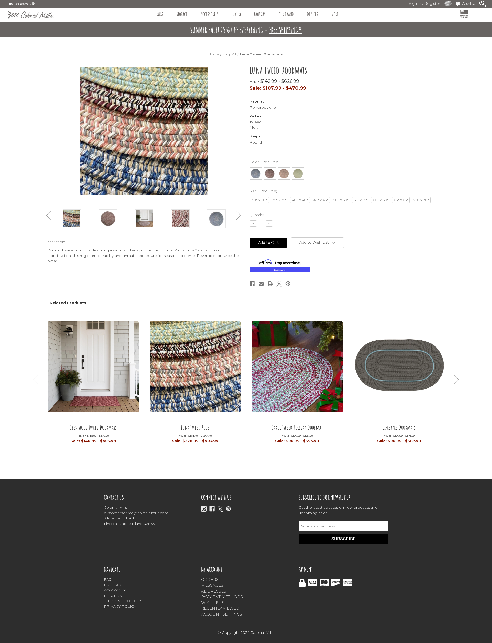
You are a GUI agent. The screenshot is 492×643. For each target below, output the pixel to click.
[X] (220, 509)
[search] (482, 3)
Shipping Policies (123, 601)
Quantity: (257, 215)
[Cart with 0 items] (448, 3)
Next (238, 215)
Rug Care (114, 585)
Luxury (236, 14)
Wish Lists (212, 602)
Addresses (213, 591)
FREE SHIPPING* (285, 30)
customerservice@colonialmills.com (136, 513)
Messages (212, 585)
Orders (210, 579)
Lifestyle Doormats (399, 427)
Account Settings (221, 614)
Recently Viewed (220, 608)
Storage (182, 14)
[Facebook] (252, 283)
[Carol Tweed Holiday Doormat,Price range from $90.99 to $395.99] (297, 370)
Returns (113, 595)
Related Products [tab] (68, 302)
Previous (49, 215)
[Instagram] (204, 509)
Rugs (159, 14)
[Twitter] (279, 283)
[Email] (261, 283)
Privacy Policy (120, 606)
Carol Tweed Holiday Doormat (297, 427)
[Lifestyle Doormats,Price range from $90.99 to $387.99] (399, 370)
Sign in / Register (424, 3)
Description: (55, 242)
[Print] (270, 283)
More (335, 14)
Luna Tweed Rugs (195, 427)
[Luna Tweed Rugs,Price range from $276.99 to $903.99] (195, 370)
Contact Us (114, 497)
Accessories (209, 14)
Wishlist (467, 3)
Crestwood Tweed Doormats (93, 427)
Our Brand (286, 14)
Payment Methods (222, 596)
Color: (264, 162)
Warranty (115, 590)
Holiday (259, 14)
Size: (263, 191)
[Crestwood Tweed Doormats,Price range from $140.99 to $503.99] (93, 370)
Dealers (312, 14)
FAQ (108, 579)
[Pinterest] (288, 283)
